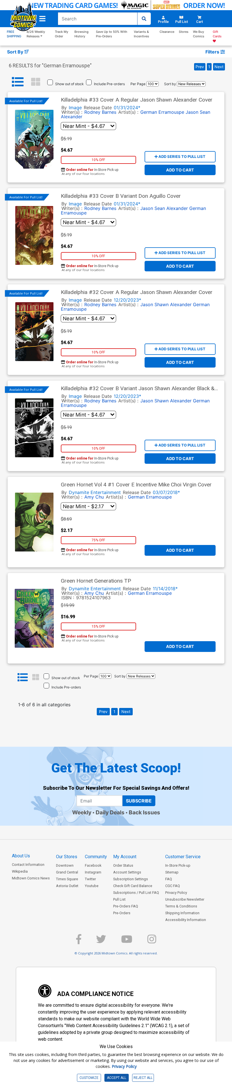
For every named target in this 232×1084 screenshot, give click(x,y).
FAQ (168, 879)
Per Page (137, 84)
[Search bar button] (144, 18)
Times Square (67, 879)
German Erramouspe (162, 112)
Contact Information (28, 864)
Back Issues (144, 812)
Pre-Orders (121, 913)
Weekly (81, 812)
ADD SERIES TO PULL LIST (181, 156)
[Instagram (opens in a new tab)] (152, 941)
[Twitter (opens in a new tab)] (101, 941)
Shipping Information (182, 913)
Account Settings (127, 872)
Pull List (119, 899)
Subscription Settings (130, 879)
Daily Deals (110, 812)
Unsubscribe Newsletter (184, 899)
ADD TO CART (180, 170)
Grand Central (67, 872)
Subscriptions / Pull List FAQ (136, 892)
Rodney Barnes (100, 112)
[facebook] (78, 941)
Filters (212, 52)
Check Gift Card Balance (132, 886)
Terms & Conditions (181, 906)
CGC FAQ (172, 886)
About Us (21, 855)
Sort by (170, 84)
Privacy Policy (176, 892)
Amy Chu (94, 497)
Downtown (65, 865)
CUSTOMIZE (89, 1078)
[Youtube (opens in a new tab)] (126, 941)
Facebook (93, 865)
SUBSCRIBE (139, 801)
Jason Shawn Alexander (166, 304)
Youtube (91, 886)
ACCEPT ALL (116, 1078)
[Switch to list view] (18, 82)
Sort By (15, 52)
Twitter (90, 879)
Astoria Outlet (67, 886)
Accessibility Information (185, 920)
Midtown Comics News (31, 878)
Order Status (123, 865)
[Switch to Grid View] (35, 82)
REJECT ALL (143, 1078)
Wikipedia (20, 871)
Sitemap (172, 872)
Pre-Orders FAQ (125, 906)
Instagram (93, 872)
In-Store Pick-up (177, 865)
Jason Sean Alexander (164, 208)
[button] (42, 18)
